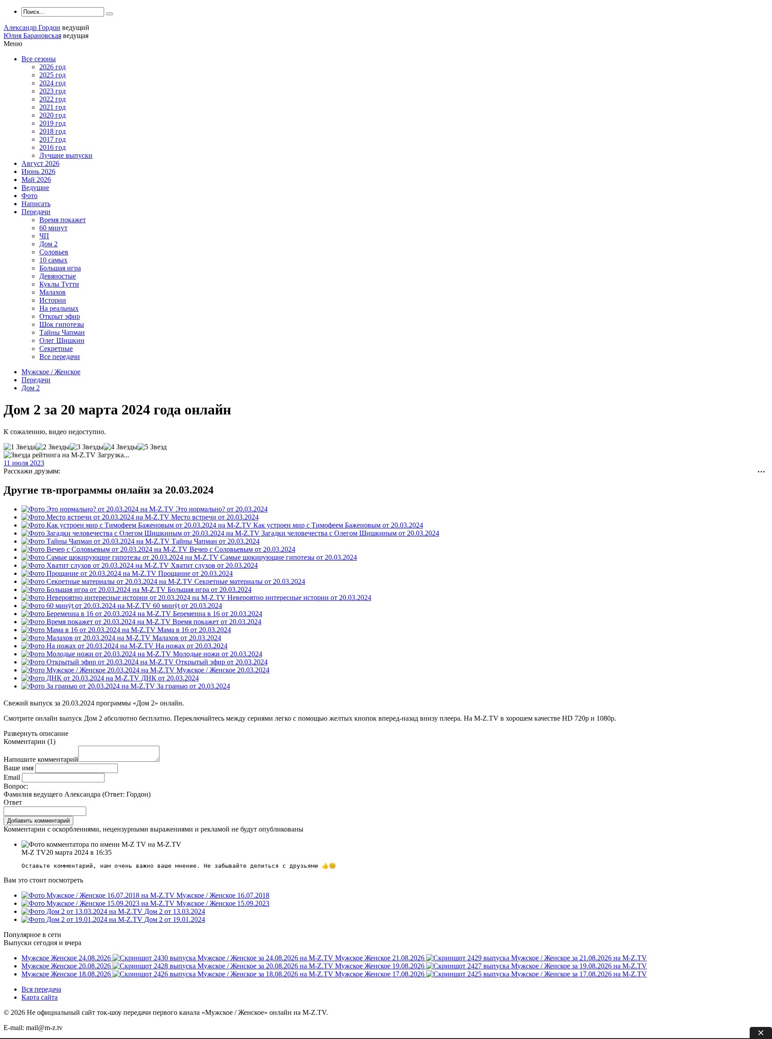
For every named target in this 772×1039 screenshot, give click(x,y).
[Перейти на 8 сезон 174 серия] (98, 903)
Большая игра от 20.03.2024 (210, 589)
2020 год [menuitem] (52, 115)
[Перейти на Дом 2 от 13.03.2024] (82, 911)
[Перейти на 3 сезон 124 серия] (98, 895)
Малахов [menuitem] (52, 292)
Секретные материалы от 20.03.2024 (249, 581)
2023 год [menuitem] (52, 91)
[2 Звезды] (53, 447)
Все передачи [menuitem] (59, 356)
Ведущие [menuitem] (35, 187)
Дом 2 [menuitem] (48, 244)
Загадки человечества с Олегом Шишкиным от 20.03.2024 (350, 533)
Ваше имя (19, 768)
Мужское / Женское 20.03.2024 (222, 670)
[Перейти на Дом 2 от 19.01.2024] (82, 919)
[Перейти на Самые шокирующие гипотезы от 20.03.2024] (120, 557)
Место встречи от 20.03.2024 (215, 517)
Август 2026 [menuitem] (40, 163)
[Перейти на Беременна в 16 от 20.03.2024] (97, 613)
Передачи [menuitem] (35, 211)
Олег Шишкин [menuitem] (61, 340)
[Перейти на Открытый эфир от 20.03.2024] (98, 662)
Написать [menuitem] (35, 203)
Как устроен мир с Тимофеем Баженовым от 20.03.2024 (338, 525)
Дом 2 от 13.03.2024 (174, 911)
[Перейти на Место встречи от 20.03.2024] (96, 517)
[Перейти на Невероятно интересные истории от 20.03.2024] (124, 597)
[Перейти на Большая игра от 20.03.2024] (94, 589)
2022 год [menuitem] (52, 99)
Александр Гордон (32, 27)
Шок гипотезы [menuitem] (61, 324)
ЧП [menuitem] (44, 236)
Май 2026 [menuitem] (36, 179)
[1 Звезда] (20, 447)
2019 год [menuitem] (52, 123)
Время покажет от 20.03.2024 (216, 621)
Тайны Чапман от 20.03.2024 (216, 541)
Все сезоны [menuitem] (38, 59)
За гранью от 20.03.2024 (193, 686)
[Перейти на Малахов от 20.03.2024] (86, 638)
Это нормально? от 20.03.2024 (222, 509)
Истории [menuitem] (52, 300)
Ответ (13, 802)
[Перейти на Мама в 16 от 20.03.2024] (89, 630)
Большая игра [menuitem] (60, 268)
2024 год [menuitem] (52, 83)
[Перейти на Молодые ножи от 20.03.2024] (97, 654)
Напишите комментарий (41, 759)
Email (12, 777)
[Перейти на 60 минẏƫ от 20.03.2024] (87, 605)
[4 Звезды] (121, 447)
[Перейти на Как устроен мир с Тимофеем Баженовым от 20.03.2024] (137, 525)
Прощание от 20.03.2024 (195, 573)
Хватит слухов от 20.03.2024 (214, 565)
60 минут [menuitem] (53, 228)
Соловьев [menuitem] (53, 252)
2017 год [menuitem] (52, 139)
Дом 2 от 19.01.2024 (174, 919)
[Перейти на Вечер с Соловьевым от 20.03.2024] (105, 549)
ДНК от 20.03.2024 (170, 678)
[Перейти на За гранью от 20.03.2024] (89, 686)
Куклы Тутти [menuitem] (59, 284)
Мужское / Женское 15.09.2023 (222, 903)
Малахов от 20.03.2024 (186, 638)
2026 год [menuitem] (52, 67)
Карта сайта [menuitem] (39, 997)
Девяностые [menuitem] (57, 276)
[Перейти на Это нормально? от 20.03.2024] (98, 509)
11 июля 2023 (24, 463)
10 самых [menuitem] (53, 260)
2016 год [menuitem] (52, 147)
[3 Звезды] (87, 447)
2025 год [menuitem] (52, 75)
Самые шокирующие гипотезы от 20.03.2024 (288, 557)
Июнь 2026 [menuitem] (38, 171)
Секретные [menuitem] (56, 348)
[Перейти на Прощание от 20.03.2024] (89, 573)
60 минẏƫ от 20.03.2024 (187, 605)
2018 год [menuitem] (52, 131)
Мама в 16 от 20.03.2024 (194, 630)
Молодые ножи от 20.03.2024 (217, 654)
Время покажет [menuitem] (62, 220)
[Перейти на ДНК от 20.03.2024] (81, 678)
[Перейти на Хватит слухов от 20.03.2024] (96, 565)
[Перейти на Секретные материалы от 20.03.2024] (107, 581)
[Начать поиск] (109, 14)
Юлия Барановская (32, 35)
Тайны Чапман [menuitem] (62, 332)
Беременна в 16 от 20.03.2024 (217, 613)
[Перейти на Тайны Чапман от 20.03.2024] (96, 541)
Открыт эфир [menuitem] (59, 316)
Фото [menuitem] (29, 195)
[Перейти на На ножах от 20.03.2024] (88, 646)
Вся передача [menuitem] (41, 989)
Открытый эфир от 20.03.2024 (222, 662)
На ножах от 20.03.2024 (191, 646)
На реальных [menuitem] (59, 308)
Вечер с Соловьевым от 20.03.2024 (242, 549)
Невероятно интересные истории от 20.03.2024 (299, 597)
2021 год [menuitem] (52, 107)
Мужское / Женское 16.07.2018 (222, 895)
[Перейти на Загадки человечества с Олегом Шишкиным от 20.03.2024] (141, 533)
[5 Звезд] (152, 447)
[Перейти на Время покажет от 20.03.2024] (96, 621)
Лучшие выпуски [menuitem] (65, 155)
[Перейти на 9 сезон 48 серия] (98, 670)
